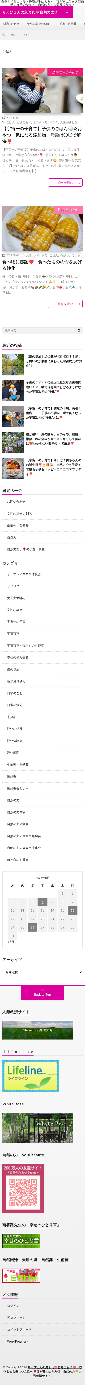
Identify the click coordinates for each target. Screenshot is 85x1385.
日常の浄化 (70, 210)
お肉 (37, 255)
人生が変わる (68, 122)
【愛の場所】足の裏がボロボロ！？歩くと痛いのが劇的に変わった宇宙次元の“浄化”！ (54, 360)
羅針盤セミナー (18, 788)
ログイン (13, 1305)
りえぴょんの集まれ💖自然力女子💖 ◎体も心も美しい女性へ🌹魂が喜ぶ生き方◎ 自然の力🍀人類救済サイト (43, 1371)
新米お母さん (16, 681)
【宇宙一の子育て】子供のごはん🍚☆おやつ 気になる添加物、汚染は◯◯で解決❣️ (42, 135)
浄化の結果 (14, 729)
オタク (54, 122)
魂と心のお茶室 (18, 860)
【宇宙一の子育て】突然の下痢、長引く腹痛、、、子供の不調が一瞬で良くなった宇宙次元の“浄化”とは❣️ (53, 412)
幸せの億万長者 (18, 657)
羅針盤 (11, 776)
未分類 (11, 717)
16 (72, 910)
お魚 (44, 255)
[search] (79, 330)
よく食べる (40, 122)
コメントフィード (19, 1329)
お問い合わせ (10, 23)
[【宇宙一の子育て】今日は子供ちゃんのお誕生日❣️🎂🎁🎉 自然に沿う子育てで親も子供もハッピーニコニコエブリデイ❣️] (13, 468)
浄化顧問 (13, 752)
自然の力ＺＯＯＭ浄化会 (24, 848)
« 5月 (10, 942)
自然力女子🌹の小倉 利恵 (26, 549)
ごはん (10, 122)
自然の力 (13, 800)
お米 (29, 255)
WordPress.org (17, 1341)
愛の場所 (13, 669)
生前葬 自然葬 (66, 23)
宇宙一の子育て (67, 72)
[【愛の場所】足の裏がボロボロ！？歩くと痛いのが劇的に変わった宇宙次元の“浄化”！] (13, 364)
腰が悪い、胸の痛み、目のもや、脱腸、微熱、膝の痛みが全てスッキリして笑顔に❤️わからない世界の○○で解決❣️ (53, 438)
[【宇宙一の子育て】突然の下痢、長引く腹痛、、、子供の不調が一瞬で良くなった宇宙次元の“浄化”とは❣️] (13, 416)
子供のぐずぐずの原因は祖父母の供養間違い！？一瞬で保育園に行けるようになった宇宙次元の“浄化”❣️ (53, 386)
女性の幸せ (14, 610)
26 (32, 927)
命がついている (70, 255)
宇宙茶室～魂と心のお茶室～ (27, 645)
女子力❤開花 (16, 598)
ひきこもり (24, 122)
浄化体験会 (14, 741)
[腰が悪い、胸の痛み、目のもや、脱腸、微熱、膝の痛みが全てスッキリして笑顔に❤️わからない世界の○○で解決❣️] (13, 442)
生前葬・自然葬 (18, 764)
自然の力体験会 (18, 824)
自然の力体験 (16, 812)
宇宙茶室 (13, 633)
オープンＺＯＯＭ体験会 (24, 574)
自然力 (11, 537)
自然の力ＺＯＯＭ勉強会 (24, 836)
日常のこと (14, 693)
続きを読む (65, 182)
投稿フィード (16, 1317)
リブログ (13, 586)
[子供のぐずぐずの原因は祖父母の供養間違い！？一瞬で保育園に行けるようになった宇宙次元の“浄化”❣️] (13, 390)
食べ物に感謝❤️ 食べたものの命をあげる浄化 (42, 265)
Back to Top (42, 994)
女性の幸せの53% (38, 23)
